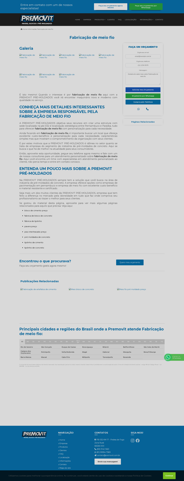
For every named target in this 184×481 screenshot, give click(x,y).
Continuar (169, 476)
